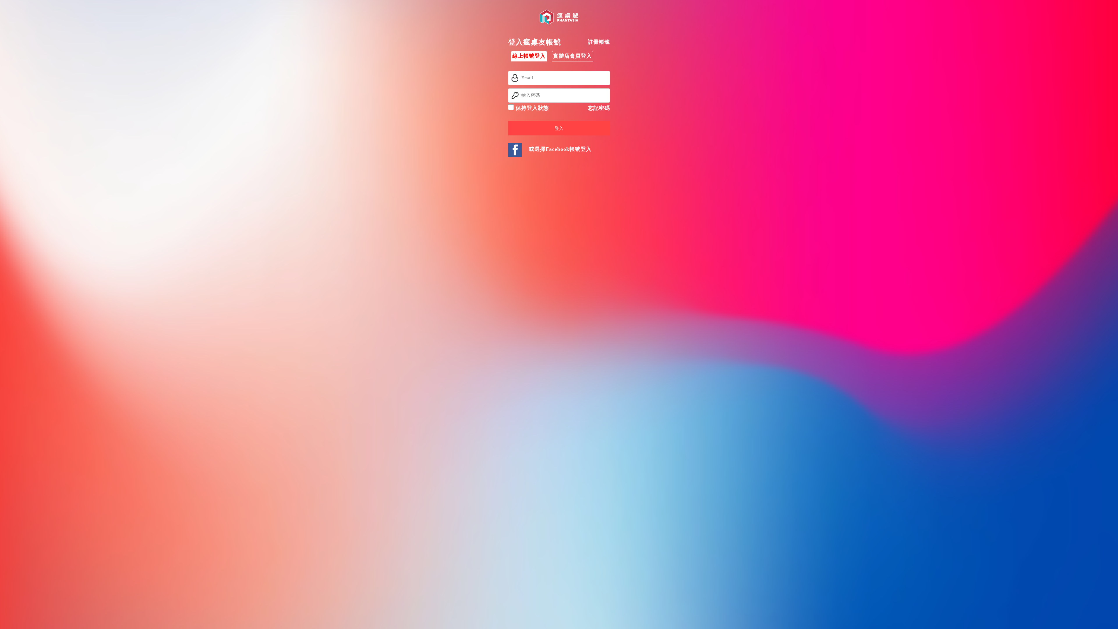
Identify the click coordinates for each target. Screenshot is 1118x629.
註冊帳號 (599, 42)
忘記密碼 (599, 108)
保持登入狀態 (531, 108)
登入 (559, 128)
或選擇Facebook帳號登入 (560, 149)
